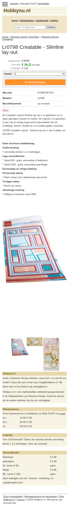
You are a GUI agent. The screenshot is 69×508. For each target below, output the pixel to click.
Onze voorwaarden (12, 496)
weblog (54, 20)
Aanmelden (43, 3)
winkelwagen (27, 20)
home (15, 20)
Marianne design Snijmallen (25, 37)
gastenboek (42, 20)
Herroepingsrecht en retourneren (40, 496)
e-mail (62, 413)
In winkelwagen (35, 82)
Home (5, 37)
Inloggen (14, 3)
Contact (21, 499)
